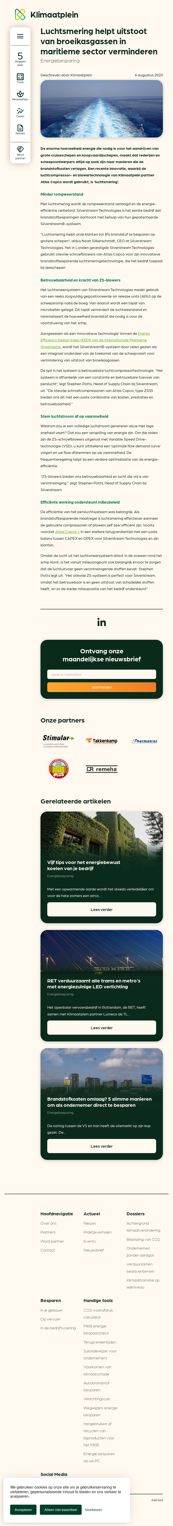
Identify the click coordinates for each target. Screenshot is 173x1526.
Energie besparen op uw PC (99, 1457)
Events (90, 1241)
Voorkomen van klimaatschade (97, 1370)
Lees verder (102, 909)
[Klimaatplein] (20, 15)
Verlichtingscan (97, 1398)
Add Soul (157, 1499)
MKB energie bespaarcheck (96, 1329)
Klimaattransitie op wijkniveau (143, 1283)
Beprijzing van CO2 (143, 1239)
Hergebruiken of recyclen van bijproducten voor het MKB (99, 1434)
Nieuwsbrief (94, 1249)
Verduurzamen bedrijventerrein (140, 1267)
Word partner (52, 1241)
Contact (48, 1249)
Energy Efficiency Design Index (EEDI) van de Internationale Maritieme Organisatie (95, 340)
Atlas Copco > (67, 531)
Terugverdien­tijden (100, 1341)
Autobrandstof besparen (96, 1386)
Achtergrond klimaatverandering (143, 1226)
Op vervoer (51, 1318)
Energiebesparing (60, 60)
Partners (48, 1231)
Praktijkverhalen (98, 1231)
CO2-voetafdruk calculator (98, 1313)
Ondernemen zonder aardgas (140, 1251)
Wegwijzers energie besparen (101, 1411)
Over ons (49, 1223)
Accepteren (23, 1509)
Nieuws (90, 1223)
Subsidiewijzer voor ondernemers (100, 1354)
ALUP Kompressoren (145, 741)
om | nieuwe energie (102, 769)
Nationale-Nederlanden (59, 741)
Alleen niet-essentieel (61, 1509)
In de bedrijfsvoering (58, 1327)
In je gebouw (51, 1310)
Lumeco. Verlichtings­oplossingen (102, 741)
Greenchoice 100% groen (59, 769)
